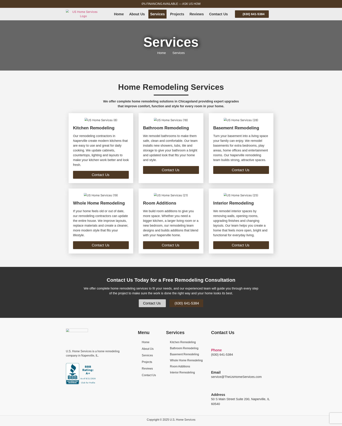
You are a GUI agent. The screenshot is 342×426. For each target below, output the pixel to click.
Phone (216, 350)
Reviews (197, 14)
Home (119, 14)
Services (157, 14)
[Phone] (213, 342)
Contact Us (218, 14)
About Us (137, 14)
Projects (177, 14)
